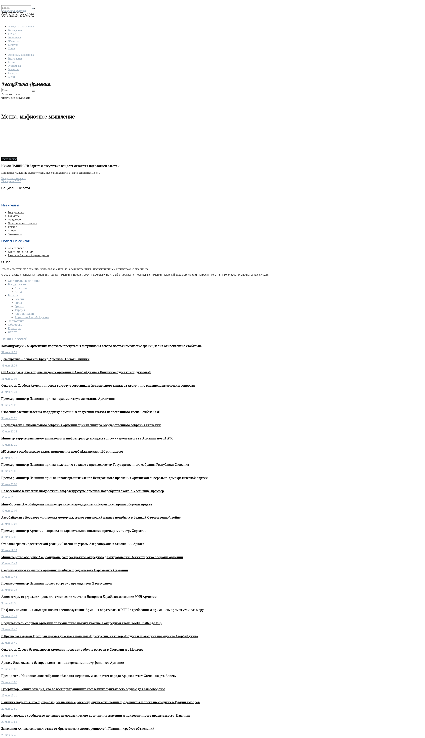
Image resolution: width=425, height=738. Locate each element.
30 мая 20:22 (9, 431)
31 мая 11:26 (9, 365)
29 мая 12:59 (9, 708)
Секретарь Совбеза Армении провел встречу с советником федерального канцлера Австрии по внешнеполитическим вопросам (98, 385)
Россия (20, 299)
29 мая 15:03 (9, 682)
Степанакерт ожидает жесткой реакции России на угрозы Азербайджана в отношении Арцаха (72, 544)
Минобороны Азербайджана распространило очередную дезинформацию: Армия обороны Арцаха (76, 504)
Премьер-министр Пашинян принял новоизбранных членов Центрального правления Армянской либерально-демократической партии (104, 478)
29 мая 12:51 (9, 721)
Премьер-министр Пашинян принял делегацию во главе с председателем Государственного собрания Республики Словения (95, 465)
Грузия (19, 306)
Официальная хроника (21, 26)
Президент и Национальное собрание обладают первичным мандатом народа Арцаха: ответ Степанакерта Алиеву (88, 676)
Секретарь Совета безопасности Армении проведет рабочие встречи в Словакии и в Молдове (72, 649)
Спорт (11, 48)
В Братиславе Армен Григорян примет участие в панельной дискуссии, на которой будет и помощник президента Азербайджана (99, 636)
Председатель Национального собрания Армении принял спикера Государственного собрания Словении (81, 425)
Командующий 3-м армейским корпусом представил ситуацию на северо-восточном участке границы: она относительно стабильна (101, 346)
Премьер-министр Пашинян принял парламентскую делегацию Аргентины (58, 399)
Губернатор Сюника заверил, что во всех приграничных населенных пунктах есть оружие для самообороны (83, 689)
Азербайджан (24, 314)
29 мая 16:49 (9, 642)
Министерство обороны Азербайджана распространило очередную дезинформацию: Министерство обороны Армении (92, 557)
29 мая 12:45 (9, 735)
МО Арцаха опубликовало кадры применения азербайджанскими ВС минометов (62, 451)
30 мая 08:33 (9, 603)
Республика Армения (13, 178)
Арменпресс (16, 248)
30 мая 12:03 (9, 524)
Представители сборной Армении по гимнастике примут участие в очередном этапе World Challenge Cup (81, 623)
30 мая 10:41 (9, 576)
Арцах (19, 292)
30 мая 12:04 (9, 510)
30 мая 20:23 (9, 418)
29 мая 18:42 (9, 616)
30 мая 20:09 (9, 471)
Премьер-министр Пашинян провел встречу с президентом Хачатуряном (56, 583)
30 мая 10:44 (9, 563)
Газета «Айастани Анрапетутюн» (28, 255)
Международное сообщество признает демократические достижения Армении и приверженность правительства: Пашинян (95, 715)
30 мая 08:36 (9, 589)
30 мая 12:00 (9, 537)
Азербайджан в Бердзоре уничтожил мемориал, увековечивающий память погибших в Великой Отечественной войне (91, 517)
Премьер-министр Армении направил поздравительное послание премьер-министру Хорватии (74, 531)
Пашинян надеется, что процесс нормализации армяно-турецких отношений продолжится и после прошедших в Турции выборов (100, 702)
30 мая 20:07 (9, 484)
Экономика (14, 37)
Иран (18, 303)
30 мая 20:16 (9, 458)
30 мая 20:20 (9, 444)
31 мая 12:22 (9, 352)
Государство (15, 30)
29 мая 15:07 (9, 669)
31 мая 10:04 (9, 378)
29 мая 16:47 (9, 655)
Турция (20, 310)
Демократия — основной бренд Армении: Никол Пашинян (45, 359)
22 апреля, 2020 (11, 181)
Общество (13, 41)
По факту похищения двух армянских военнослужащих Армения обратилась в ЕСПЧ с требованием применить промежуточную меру (102, 610)
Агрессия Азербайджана (32, 317)
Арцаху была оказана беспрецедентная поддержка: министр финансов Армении (62, 663)
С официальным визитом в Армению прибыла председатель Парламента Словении (64, 570)
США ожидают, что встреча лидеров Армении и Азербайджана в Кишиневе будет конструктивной (76, 372)
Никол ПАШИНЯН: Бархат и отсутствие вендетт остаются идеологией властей (60, 166)
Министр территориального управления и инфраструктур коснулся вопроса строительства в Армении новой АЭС (87, 438)
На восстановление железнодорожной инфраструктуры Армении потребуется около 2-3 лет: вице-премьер (82, 491)
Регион (12, 33)
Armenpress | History (21, 251)
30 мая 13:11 (9, 497)
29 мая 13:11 (9, 695)
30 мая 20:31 (9, 392)
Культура (13, 44)
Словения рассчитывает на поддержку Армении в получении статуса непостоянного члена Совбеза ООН (80, 412)
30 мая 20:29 (9, 405)
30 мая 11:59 (9, 550)
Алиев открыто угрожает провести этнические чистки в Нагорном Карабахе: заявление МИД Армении (79, 597)
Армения (21, 288)
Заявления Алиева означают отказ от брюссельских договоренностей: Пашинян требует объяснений (77, 729)
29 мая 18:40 (9, 629)
